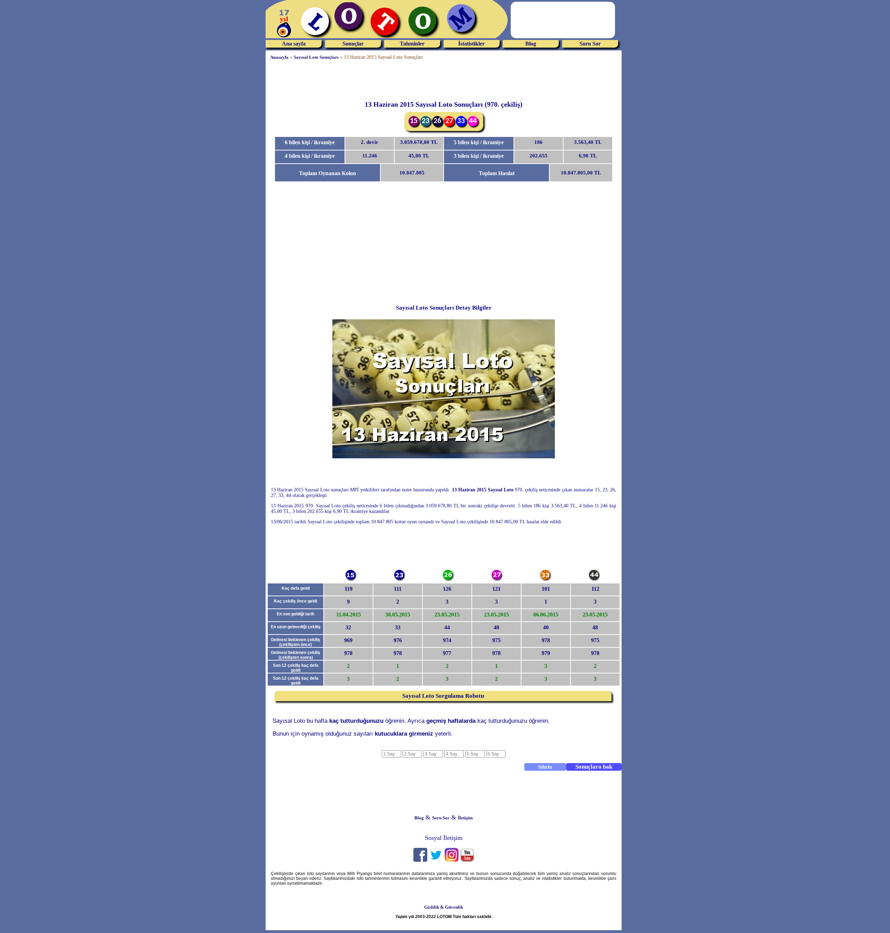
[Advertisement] (443, 80)
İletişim (465, 817)
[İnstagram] (452, 860)
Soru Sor (590, 44)
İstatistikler (471, 44)
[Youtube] (467, 860)
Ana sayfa (294, 44)
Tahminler (412, 44)
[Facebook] (420, 860)
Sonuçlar (353, 44)
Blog (530, 44)
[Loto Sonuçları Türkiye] (387, 38)
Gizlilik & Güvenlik (443, 907)
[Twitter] (436, 860)
